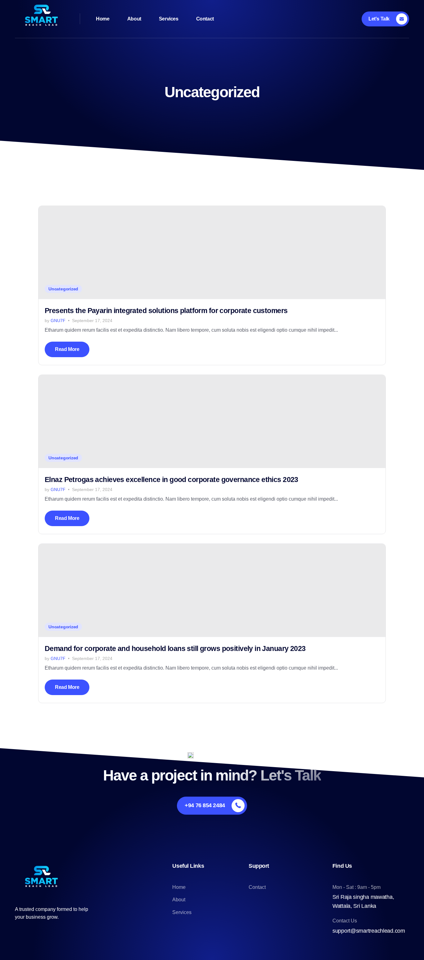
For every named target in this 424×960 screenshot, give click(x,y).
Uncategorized (63, 288)
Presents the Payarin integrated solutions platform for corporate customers (166, 311)
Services (168, 18)
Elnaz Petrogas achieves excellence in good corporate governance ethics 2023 (171, 479)
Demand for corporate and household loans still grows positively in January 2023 (175, 648)
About (134, 18)
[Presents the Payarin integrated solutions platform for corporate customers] (212, 252)
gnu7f (58, 320)
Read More (67, 349)
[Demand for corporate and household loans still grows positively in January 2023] (212, 590)
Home (102, 18)
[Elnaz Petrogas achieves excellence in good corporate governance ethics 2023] (212, 421)
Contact (205, 18)
